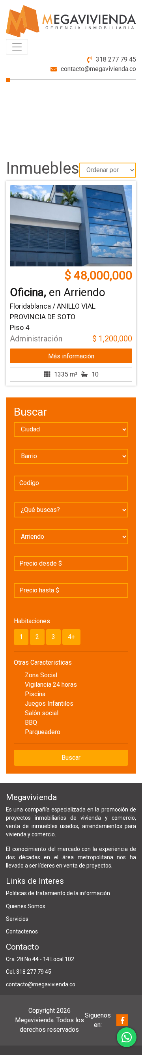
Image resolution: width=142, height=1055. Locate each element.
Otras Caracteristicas (43, 662)
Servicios (17, 919)
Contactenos (22, 931)
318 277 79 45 (116, 59)
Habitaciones (32, 621)
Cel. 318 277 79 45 (28, 972)
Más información (71, 356)
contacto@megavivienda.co (98, 69)
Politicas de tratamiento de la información (58, 893)
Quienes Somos (25, 906)
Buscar (71, 757)
